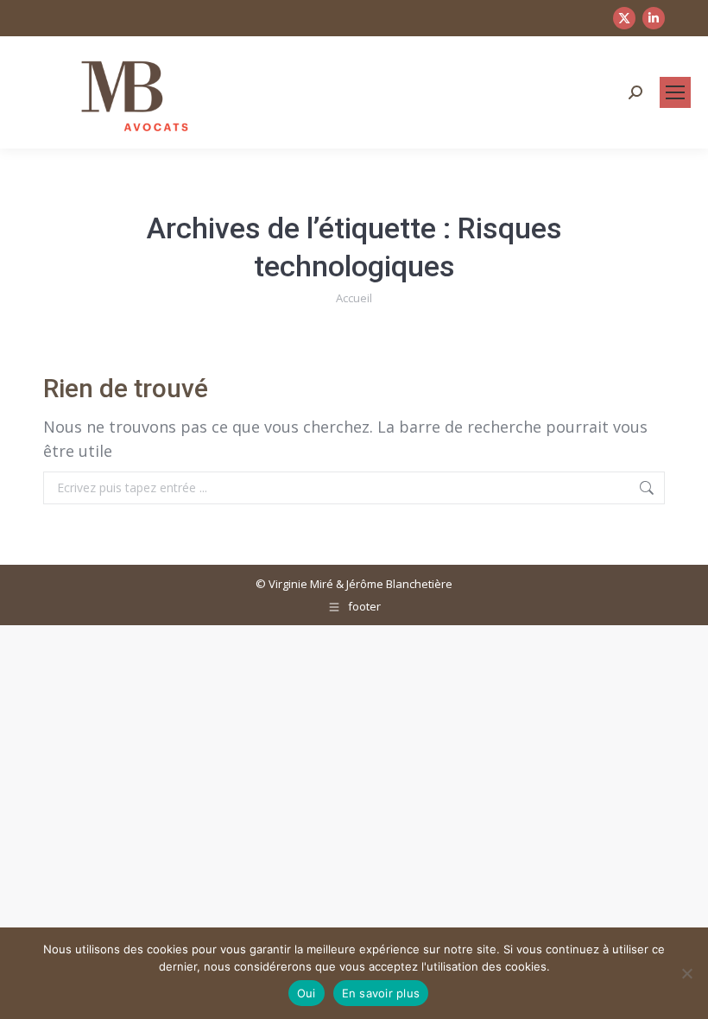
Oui (306, 993)
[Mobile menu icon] (675, 92)
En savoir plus (381, 993)
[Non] (686, 973)
